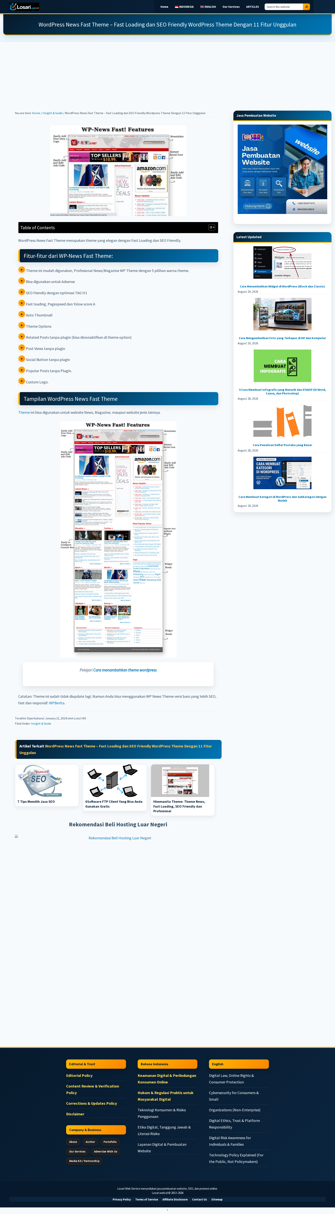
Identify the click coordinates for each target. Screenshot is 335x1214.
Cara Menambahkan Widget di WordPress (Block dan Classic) (282, 286)
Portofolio (110, 1142)
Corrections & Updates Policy (91, 1103)
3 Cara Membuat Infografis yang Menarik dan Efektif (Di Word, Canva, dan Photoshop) (282, 391)
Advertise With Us (105, 1151)
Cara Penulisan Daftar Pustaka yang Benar (282, 445)
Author (90, 1142)
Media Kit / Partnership (84, 1161)
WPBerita (56, 702)
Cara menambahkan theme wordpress (125, 670)
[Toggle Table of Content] (209, 227)
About (73, 1142)
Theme (24, 412)
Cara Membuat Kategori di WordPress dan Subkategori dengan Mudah (282, 498)
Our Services (77, 1151)
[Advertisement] (167, 70)
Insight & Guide (41, 723)
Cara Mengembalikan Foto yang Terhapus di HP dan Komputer (282, 338)
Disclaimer (75, 1113)
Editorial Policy (79, 1075)
